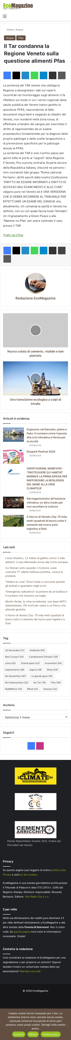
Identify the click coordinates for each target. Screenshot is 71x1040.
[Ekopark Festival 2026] (13, 457)
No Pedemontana (16, 682)
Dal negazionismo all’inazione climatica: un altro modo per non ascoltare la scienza (46, 502)
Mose (52, 669)
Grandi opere (30, 663)
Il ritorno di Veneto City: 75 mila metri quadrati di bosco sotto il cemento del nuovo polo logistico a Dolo (35, 619)
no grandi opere (41, 676)
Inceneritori (53, 663)
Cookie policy (51, 1034)
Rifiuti (32, 689)
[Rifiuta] (66, 1024)
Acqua (19, 29)
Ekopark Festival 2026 (41, 451)
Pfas (20, 37)
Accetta (18, 1034)
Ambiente (37, 650)
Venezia (50, 689)
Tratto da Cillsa (13, 235)
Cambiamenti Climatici (43, 656)
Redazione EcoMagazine (36, 298)
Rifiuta (33, 1034)
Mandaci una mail (30, 971)
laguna (36, 669)
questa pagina (22, 931)
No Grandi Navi (15, 676)
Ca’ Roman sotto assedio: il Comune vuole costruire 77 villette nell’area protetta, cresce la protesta (34, 571)
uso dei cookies (27, 874)
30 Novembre (14, 650)
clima (10, 663)
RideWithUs (13, 689)
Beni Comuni (14, 656)
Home (10, 29)
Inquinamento (14, 669)
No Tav (40, 682)
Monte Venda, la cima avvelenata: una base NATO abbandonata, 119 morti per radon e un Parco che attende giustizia (35, 605)
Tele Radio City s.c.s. (37, 896)
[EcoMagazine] (18, 6)
